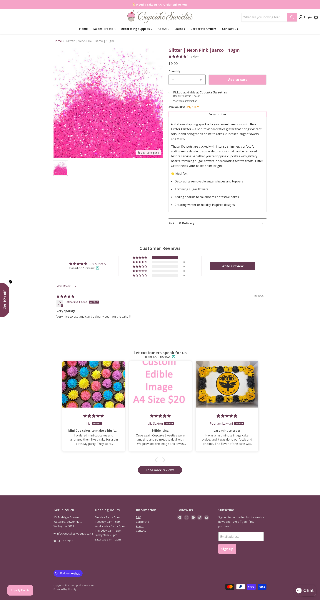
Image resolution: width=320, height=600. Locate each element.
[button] (178, 56)
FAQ (138, 517)
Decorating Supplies (136, 29)
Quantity (174, 71)
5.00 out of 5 (97, 264)
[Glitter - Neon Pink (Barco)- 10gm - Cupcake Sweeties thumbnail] (60, 168)
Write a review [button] (233, 266)
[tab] (217, 114)
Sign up (227, 549)
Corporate (142, 521)
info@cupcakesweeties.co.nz (75, 533)
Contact (141, 530)
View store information (185, 101)
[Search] (292, 17)
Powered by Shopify (65, 589)
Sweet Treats (103, 29)
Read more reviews (160, 470)
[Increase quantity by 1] (201, 80)
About (162, 29)
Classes (179, 29)
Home (83, 29)
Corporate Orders (203, 29)
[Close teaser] (10, 282)
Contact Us (230, 29)
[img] (65, 296)
